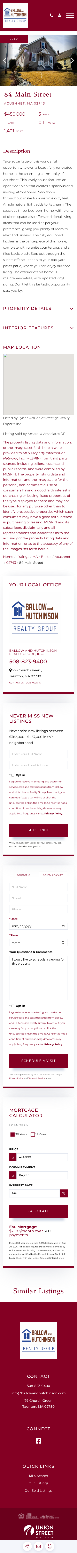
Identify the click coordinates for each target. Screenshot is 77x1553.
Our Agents (33, 682)
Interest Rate (21, 1185)
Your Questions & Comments (30, 952)
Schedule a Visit (53, 875)
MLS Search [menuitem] (38, 1476)
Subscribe (38, 830)
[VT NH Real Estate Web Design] (38, 1531)
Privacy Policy (53, 813)
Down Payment (22, 1167)
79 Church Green (38, 1404)
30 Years (21, 1134)
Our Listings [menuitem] (38, 1483)
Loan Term (19, 1125)
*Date (13, 919)
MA (35, 557)
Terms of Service (36, 1078)
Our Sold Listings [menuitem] (39, 1491)
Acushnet (62, 557)
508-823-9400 (52, 15)
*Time (13, 935)
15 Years (41, 1134)
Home (8, 557)
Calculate (38, 1211)
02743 (11, 563)
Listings (22, 557)
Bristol (46, 557)
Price (13, 1149)
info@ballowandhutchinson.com (38, 1393)
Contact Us (16, 682)
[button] (6, 60)
